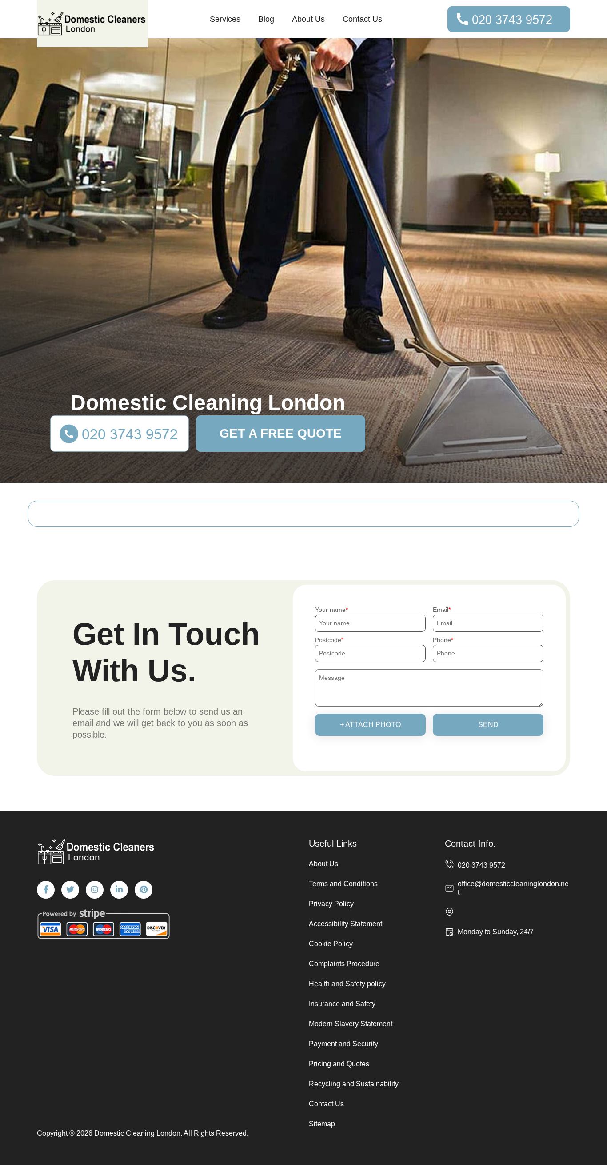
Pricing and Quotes (339, 1064)
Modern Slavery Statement (350, 1024)
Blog (266, 19)
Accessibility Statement (345, 924)
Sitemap (322, 1124)
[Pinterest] (143, 890)
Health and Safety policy (347, 984)
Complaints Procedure (344, 964)
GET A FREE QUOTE (281, 433)
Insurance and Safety (342, 1004)
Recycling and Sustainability (354, 1084)
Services (225, 19)
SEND (488, 724)
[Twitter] (70, 890)
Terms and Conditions (343, 884)
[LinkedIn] (119, 890)
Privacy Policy (331, 904)
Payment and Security (343, 1044)
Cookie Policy (331, 944)
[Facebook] (46, 890)
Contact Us (362, 19)
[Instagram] (95, 890)
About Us (308, 19)
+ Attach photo (370, 724)
